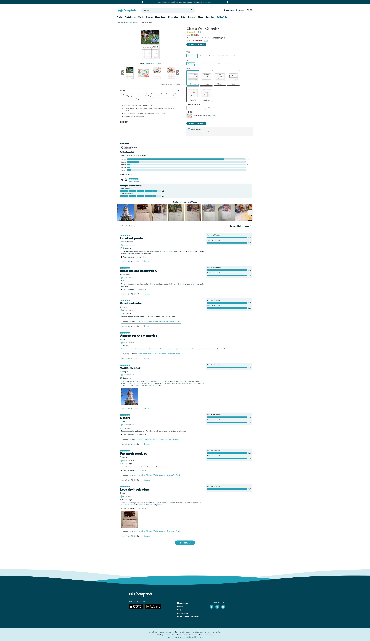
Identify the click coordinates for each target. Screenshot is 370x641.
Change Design (211, 115)
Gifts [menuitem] (183, 17)
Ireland (168, 632)
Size (188, 60)
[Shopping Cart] (250, 10)
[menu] (177, 84)
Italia (175, 632)
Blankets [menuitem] (191, 17)
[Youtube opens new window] (224, 606)
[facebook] (212, 606)
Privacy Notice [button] (176, 635)
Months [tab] (158, 63)
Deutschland (153, 632)
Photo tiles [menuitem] (173, 17)
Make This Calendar (196, 45)
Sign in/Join (230, 10)
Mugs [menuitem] (200, 17)
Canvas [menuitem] (149, 17)
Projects (242, 10)
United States (197, 632)
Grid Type (190, 68)
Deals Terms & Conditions (188, 617)
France (161, 632)
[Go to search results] (192, 10)
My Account (182, 603)
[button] (122, 72)
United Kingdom (184, 632)
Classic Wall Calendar (132, 22)
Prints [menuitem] (119, 17)
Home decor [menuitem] (160, 17)
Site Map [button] (160, 635)
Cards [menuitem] (140, 17)
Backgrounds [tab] (150, 63)
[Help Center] (247, 10)
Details (206, 41)
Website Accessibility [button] (206, 635)
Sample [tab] (142, 63)
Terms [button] (167, 635)
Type (188, 52)
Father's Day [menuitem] (222, 17)
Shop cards (207, 2)
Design (189, 112)
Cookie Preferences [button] (190, 635)
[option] (192, 55)
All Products (182, 613)
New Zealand (217, 632)
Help (179, 610)
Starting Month (193, 105)
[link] (193, 77)
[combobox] (168, 10)
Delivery (180, 606)
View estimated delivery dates (200, 132)
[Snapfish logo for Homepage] (127, 10)
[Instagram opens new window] (218, 606)
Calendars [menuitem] (210, 17)
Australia (207, 632)
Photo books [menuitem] (130, 17)
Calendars (120, 22)
